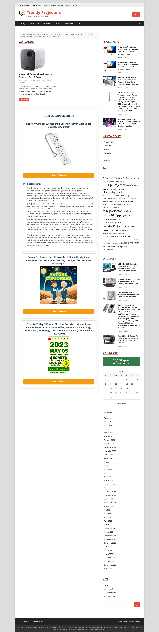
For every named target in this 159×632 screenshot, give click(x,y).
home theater (131, 198)
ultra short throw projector (110, 243)
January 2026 (109, 444)
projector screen (112, 230)
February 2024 (109, 528)
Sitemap (53, 5)
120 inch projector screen (111, 181)
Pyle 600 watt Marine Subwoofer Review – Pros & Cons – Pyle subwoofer (128, 294)
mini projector (112, 211)
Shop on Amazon (59, 175)
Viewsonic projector (129, 242)
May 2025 (107, 473)
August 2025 (108, 462)
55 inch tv (136, 178)
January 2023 (109, 561)
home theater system (127, 201)
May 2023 (107, 547)
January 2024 (109, 532)
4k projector (110, 177)
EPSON (31, 24)
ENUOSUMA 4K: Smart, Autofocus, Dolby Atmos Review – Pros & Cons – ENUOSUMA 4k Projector (128, 80)
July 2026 (107, 422)
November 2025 (110, 451)
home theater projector (111, 201)
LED (78, 24)
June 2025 (108, 469)
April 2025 (108, 477)
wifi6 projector (112, 246)
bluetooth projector (113, 192)
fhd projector (128, 196)
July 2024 (107, 510)
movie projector (131, 211)
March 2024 (108, 524)
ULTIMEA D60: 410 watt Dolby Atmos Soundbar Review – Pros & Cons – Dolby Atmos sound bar (127, 267)
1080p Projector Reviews (120, 185)
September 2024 (110, 502)
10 (116, 384)
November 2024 (110, 495)
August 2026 (108, 418)
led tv (128, 204)
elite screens (106, 196)
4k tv (120, 178)
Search (135, 14)
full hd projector (107, 198)
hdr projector (117, 198)
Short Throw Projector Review (113, 233)
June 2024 (108, 513)
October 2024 (109, 499)
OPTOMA (46, 24)
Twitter (67, 5)
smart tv (125, 236)
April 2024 (108, 521)
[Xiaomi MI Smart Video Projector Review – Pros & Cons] (38, 59)
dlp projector (129, 192)
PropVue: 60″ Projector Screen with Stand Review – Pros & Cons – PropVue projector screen (128, 50)
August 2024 (108, 506)
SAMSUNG (57, 24)
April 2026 (108, 433)
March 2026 (108, 436)
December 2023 (110, 536)
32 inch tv (127, 178)
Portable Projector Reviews (118, 226)
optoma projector (112, 218)
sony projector (107, 240)
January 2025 (109, 488)
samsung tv (126, 230)
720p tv (121, 181)
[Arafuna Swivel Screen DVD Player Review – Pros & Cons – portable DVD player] (109, 279)
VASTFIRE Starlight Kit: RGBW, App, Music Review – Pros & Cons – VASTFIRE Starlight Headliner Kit (129, 122)
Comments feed (110, 592)
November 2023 (110, 539)
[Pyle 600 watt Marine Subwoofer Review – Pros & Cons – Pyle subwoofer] (109, 292)
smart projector (111, 236)
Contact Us (46, 5)
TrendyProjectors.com (37, 80)
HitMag (137, 621)
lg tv (119, 207)
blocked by (124, 362)
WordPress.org (109, 596)
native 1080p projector (116, 215)
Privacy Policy (37, 5)
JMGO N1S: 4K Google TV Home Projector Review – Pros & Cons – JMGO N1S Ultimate (128, 339)
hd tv (123, 198)
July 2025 (107, 466)
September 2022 (110, 565)
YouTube (74, 5)
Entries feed (108, 589)
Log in (106, 585)
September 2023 (110, 543)
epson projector (117, 195)
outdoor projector (112, 222)
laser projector (109, 204)
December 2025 (110, 447)
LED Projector (121, 204)
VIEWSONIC (69, 24)
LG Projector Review (110, 207)
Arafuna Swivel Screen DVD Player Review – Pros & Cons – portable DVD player (129, 281)
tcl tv (127, 240)
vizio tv (105, 246)
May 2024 (107, 517)
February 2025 (109, 484)
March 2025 (108, 480)
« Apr (119, 403)
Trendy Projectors (44, 12)
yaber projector (108, 249)
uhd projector (134, 240)
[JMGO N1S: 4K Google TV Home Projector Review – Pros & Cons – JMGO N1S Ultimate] (109, 336)
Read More (23, 99)
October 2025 (109, 455)
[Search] (137, 604)
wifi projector (124, 246)
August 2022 (108, 569)
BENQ (23, 24)
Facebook (60, 5)
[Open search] (139, 23)
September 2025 (110, 458)
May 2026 (107, 429)
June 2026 (108, 425)
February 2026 (109, 440)
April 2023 (108, 550)
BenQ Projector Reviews (114, 188)
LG (38, 24)
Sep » (124, 403)
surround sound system (118, 240)
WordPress (128, 621)
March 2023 (108, 554)
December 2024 (110, 491)
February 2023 (109, 558)
